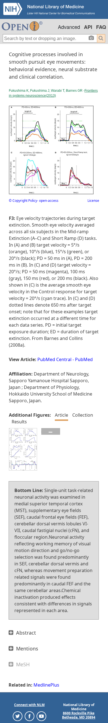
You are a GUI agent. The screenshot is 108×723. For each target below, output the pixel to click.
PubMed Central (54, 359)
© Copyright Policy (23, 200)
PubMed (84, 359)
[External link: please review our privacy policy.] (17, 716)
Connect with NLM (29, 704)
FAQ (101, 27)
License (93, 200)
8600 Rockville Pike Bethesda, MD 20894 (78, 715)
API (88, 27)
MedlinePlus (46, 685)
